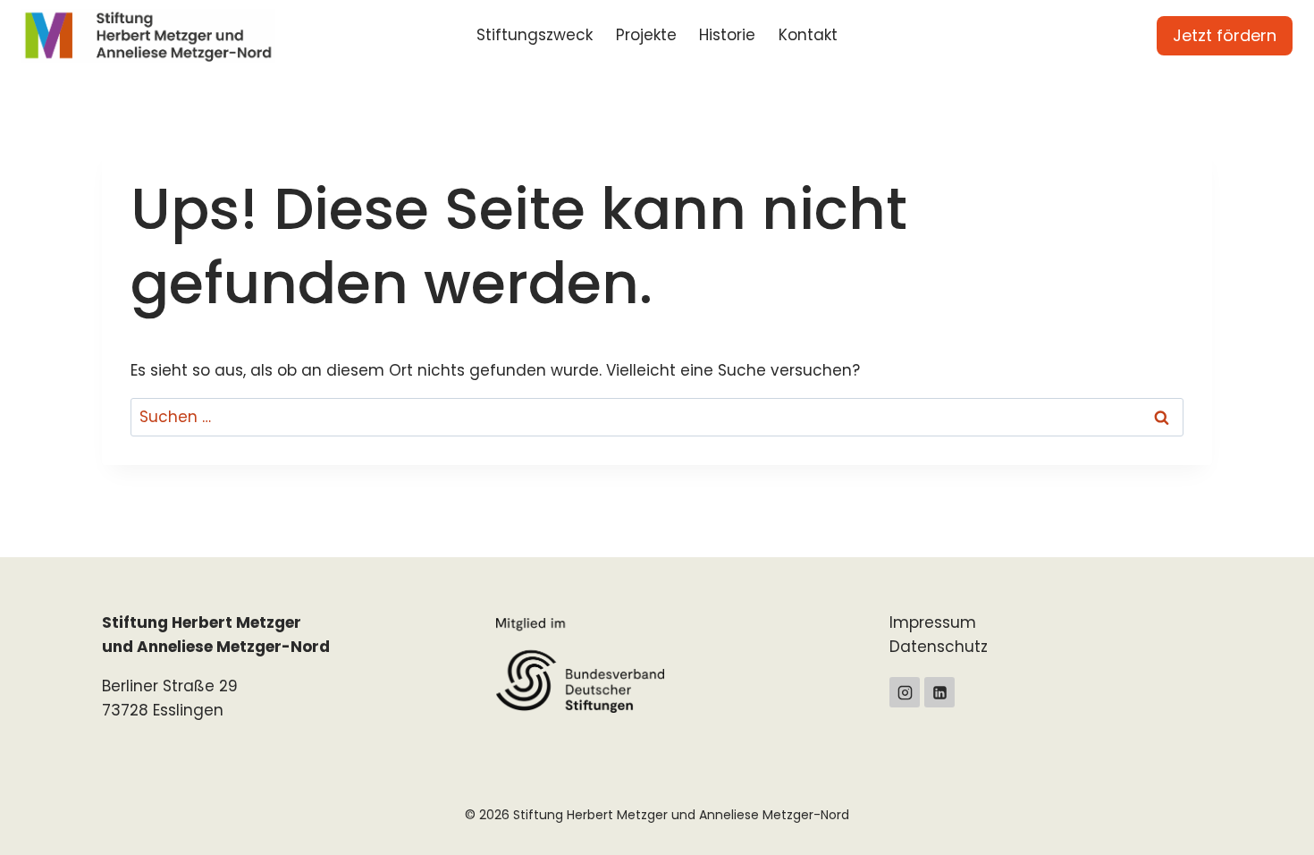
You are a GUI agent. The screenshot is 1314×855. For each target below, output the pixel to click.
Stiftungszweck (534, 35)
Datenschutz (938, 646)
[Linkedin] (939, 692)
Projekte (646, 35)
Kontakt (808, 35)
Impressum (932, 622)
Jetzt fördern (1224, 35)
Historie (727, 35)
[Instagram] (904, 692)
